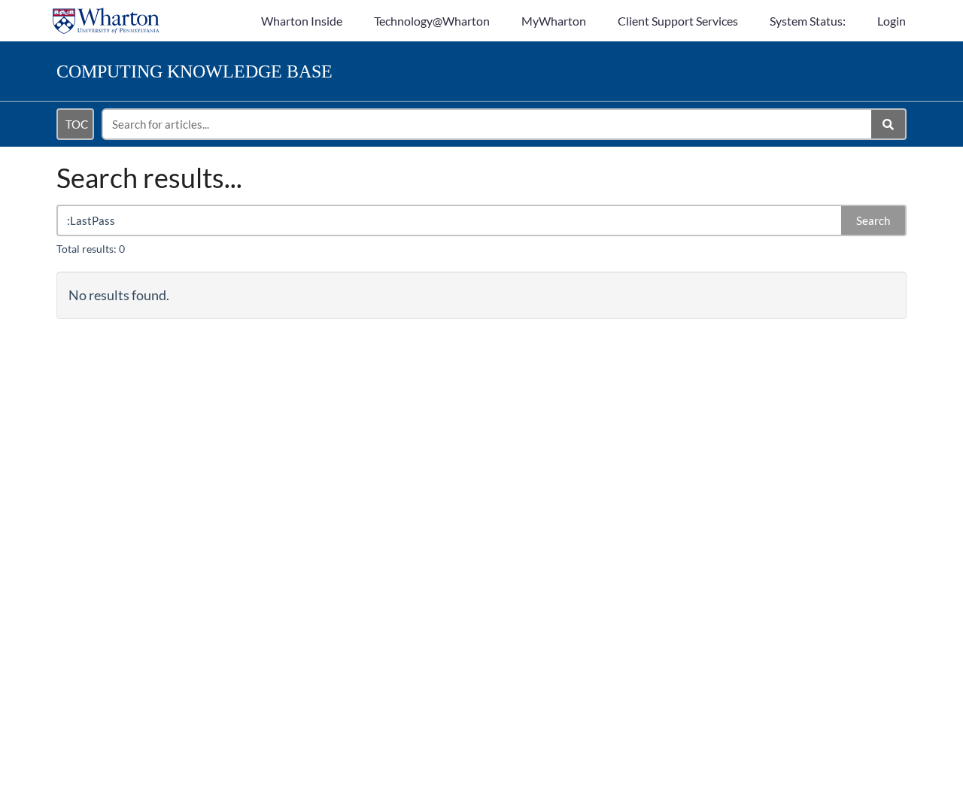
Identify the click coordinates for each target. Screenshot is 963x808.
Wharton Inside (301, 21)
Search (873, 220)
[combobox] (487, 124)
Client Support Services (678, 21)
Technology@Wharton (432, 21)
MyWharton (553, 21)
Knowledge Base (194, 71)
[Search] (889, 124)
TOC (76, 124)
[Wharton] (106, 13)
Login (891, 21)
